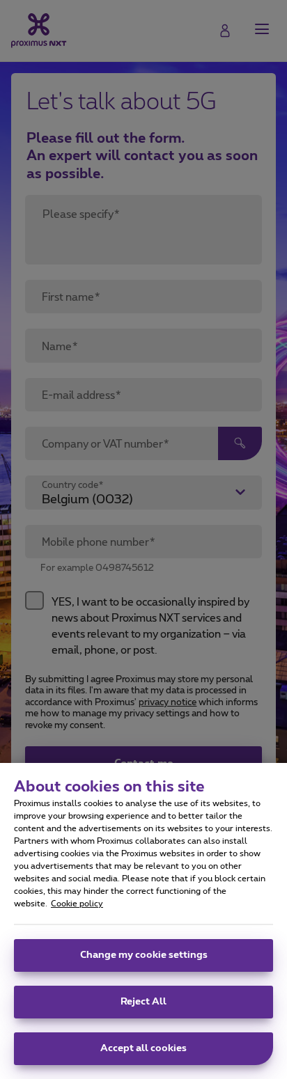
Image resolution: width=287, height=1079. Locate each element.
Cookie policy (77, 903)
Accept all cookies (143, 1048)
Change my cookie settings (144, 955)
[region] (143, 921)
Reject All (143, 1002)
